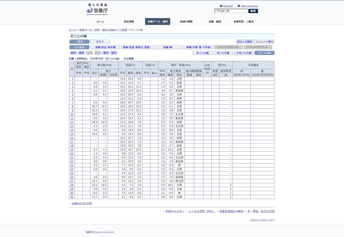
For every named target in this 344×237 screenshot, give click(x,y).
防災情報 (129, 21)
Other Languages (249, 6)
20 (71, 153)
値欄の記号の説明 (82, 203)
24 (71, 169)
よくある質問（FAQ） (201, 211)
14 (71, 129)
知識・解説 (215, 21)
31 (71, 196)
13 (71, 126)
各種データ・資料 (158, 21)
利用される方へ (175, 211)
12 (71, 122)
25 (71, 173)
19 (71, 149)
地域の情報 (186, 21)
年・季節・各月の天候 (261, 211)
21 (71, 157)
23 (71, 165)
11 (72, 118)
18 (71, 145)
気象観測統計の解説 (231, 211)
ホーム (100, 21)
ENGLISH (228, 6)
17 (71, 141)
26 (71, 177)
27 (71, 181)
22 (71, 161)
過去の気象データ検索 (114, 29)
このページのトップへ (262, 219)
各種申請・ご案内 (244, 21)
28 (71, 184)
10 (71, 114)
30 (71, 192)
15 (71, 133)
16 (71, 137)
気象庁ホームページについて (100, 232)
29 (71, 188)
